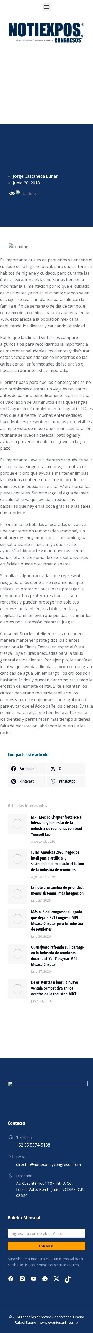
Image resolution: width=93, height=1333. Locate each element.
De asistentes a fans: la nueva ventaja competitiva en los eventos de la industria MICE (54, 988)
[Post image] (17, 824)
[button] (46, 7)
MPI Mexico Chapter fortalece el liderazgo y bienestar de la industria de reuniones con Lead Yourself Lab (56, 825)
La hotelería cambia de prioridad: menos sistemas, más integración (57, 890)
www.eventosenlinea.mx (59, 1322)
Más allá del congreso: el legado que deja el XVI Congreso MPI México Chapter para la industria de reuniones (57, 920)
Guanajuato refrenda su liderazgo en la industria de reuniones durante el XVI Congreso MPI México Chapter (57, 955)
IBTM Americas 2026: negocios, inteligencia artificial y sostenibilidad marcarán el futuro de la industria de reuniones (57, 860)
